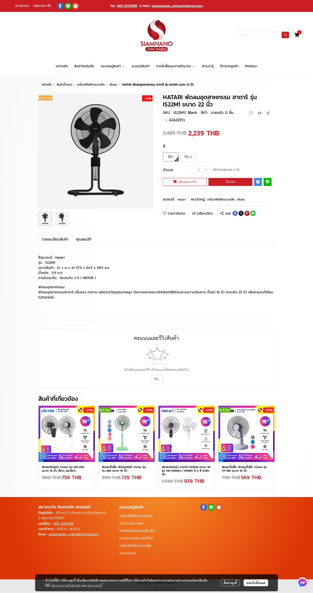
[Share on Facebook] (235, 213)
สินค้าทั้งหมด (64, 84)
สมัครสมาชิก (42, 6)
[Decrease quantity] (191, 170)
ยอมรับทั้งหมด (255, 583)
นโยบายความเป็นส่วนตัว (66, 585)
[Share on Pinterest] (247, 213)
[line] (68, 6)
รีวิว (156, 379)
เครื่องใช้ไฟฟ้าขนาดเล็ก (91, 84)
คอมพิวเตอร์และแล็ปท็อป (136, 538)
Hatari (182, 199)
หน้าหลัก (47, 84)
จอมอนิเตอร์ (127, 553)
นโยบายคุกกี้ (94, 585)
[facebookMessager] (302, 582)
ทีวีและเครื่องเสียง (131, 523)
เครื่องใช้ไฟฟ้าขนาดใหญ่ (135, 515)
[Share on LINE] (253, 213)
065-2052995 (127, 5)
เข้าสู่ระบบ (22, 6)
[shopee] (75, 6)
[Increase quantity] (206, 170)
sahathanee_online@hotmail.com (177, 5)
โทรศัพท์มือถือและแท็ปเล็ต (137, 530)
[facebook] (60, 6)
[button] (263, 34)
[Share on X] (241, 213)
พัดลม (113, 84)
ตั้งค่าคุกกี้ (230, 583)
